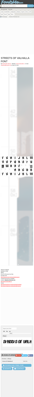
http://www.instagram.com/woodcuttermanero (11, 286)
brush (5, 14)
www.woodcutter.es (20, 63)
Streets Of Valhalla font (14, 16)
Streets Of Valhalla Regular (17, 342)
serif (30, 11)
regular (22, 11)
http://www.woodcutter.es (6, 281)
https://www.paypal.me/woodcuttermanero (10, 277)
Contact (20, 369)
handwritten (7, 11)
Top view (10, 9)
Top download (4, 9)
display (18, 11)
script (2, 11)
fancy (27, 11)
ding (9, 14)
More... (12, 14)
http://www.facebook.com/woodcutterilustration (11, 284)
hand (2, 14)
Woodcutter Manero (6, 63)
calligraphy (13, 11)
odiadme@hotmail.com (6, 65)
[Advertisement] (17, 37)
